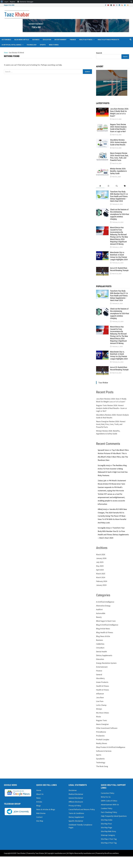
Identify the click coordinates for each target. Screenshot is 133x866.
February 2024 (101, 581)
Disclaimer (73, 790)
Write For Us (106, 797)
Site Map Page (106, 827)
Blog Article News (103, 628)
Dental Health (101, 651)
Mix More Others (102, 713)
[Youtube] (108, 5)
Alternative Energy (103, 605)
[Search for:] (48, 71)
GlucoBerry (100, 678)
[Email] (128, 5)
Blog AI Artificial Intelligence (107, 625)
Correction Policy (107, 793)
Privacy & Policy (75, 805)
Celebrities (100, 644)
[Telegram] (125, 5)
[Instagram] (117, 5)
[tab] (100, 186)
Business (35, 39)
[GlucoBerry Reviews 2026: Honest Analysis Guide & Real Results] (102, 140)
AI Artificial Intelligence (11, 45)
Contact (39, 817)
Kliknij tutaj (102, 509)
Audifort (99, 609)
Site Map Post (106, 823)
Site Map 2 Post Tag (109, 843)
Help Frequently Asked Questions (114, 816)
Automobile (6, 39)
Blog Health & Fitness (104, 632)
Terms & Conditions (76, 813)
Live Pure (99, 701)
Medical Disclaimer (76, 794)
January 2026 (101, 558)
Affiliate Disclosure (76, 802)
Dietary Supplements (104, 655)
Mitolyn (99, 709)
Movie (98, 716)
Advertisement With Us (110, 804)
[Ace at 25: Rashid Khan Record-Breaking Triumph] (102, 268)
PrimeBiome (101, 732)
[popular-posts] (100, 186)
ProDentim (100, 736)
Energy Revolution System (106, 663)
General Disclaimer (76, 798)
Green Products (102, 682)
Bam (117, 853)
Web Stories (54, 45)
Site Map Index (106, 820)
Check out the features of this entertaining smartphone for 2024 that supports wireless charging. (119, 214)
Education (47, 39)
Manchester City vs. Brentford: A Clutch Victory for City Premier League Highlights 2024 (119, 256)
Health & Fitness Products (108, 39)
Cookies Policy (106, 808)
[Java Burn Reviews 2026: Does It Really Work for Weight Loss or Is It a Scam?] (102, 109)
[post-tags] (125, 186)
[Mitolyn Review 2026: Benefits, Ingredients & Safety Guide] (102, 169)
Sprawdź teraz (103, 450)
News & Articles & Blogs (45, 809)
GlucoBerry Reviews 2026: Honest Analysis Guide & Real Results (118, 142)
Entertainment (60, 39)
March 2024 (100, 577)
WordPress (108, 853)
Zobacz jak (102, 480)
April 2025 (100, 570)
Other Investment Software (106, 728)
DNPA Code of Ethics (109, 801)
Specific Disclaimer (76, 821)
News (38, 798)
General (99, 674)
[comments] (117, 186)
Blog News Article (21, 39)
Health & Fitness (85, 39)
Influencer (100, 693)
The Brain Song (102, 766)
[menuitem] (2, 1)
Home (6, 53)
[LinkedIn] (119, 5)
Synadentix (100, 758)
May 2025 (99, 566)
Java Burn (100, 697)
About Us (39, 794)
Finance (73, 39)
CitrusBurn (100, 648)
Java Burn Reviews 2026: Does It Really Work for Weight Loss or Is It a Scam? (119, 112)
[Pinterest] (114, 5)
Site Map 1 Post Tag (109, 839)
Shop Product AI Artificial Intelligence (110, 747)
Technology (31, 45)
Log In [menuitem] (6, 1)
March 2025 (100, 573)
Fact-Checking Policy (109, 812)
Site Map (39, 821)
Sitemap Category (108, 835)
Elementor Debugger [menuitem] (26, 1)
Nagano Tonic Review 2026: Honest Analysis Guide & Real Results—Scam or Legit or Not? (118, 128)
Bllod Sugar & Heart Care (106, 621)
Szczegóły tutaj (104, 465)
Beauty (99, 617)
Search (99, 53)
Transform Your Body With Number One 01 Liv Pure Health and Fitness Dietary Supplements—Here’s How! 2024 (119, 196)
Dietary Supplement (76, 817)
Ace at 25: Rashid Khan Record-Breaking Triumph (119, 269)
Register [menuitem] (12, 1)
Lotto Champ (101, 705)
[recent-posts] (108, 186)
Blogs (38, 805)
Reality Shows (101, 743)
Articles (39, 802)
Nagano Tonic (101, 720)
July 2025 (99, 562)
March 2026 (100, 554)
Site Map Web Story (108, 831)
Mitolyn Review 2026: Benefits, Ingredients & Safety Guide (118, 171)
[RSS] (122, 5)
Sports (43, 45)
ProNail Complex (102, 739)
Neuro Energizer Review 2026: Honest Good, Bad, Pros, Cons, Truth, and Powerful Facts (119, 156)
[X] (111, 5)
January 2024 (101, 585)
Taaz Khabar (103, 382)
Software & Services (103, 751)
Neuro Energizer (102, 724)
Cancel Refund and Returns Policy (82, 809)
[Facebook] (106, 5)
